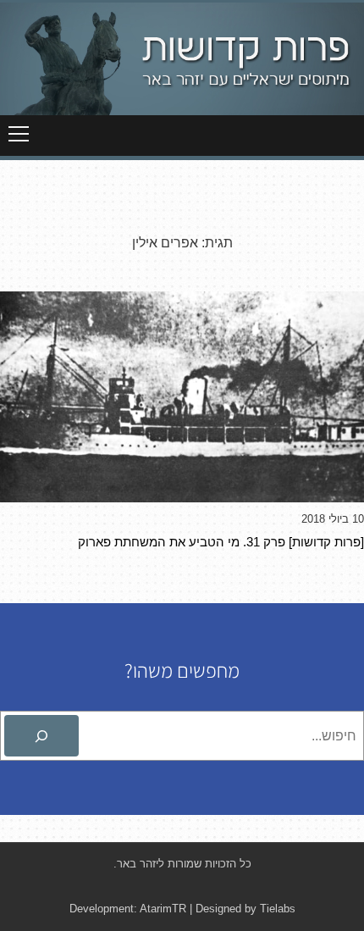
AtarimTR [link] (163, 908)
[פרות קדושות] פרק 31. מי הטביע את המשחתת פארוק (221, 542)
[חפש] (41, 736)
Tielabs (277, 908)
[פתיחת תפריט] (18, 133)
